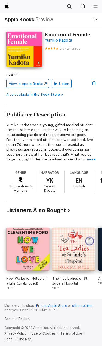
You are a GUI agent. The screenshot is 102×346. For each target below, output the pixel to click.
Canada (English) (17, 319)
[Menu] (95, 6)
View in (26, 84)
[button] (69, 6)
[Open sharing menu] (94, 83)
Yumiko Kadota (58, 40)
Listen (64, 84)
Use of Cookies (43, 333)
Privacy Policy (15, 333)
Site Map (25, 339)
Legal (8, 339)
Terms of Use (71, 333)
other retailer (82, 306)
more (91, 159)
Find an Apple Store (51, 306)
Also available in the (33, 94)
